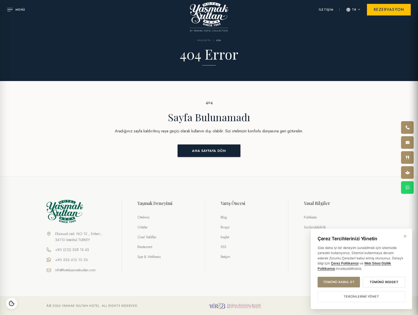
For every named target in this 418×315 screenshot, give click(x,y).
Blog (224, 217)
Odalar (142, 227)
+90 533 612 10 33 (71, 259)
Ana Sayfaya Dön (209, 150)
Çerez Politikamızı (344, 263)
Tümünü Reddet (384, 282)
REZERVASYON (389, 9)
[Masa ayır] (407, 157)
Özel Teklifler (147, 237)
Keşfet (225, 237)
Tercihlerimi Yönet (361, 296)
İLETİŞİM (326, 10)
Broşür (225, 227)
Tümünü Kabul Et (339, 282)
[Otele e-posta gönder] (407, 142)
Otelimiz (143, 217)
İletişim (225, 256)
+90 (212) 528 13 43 (72, 249)
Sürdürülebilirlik (315, 227)
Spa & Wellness (149, 256)
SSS (223, 246)
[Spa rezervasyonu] (407, 172)
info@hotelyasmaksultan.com (75, 270)
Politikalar (310, 217)
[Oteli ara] (407, 127)
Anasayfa (204, 40)
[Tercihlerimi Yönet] (11, 303)
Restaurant (144, 246)
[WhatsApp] (407, 187)
